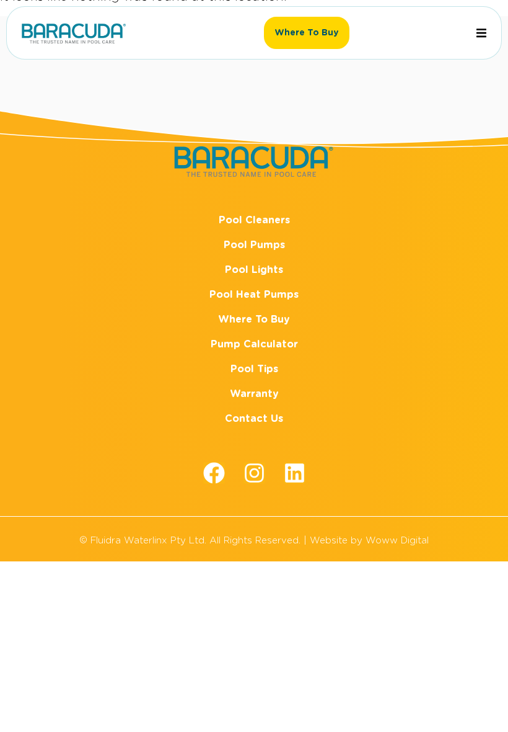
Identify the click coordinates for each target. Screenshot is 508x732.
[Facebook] (214, 473)
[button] (481, 32)
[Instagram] (254, 473)
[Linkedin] (294, 473)
